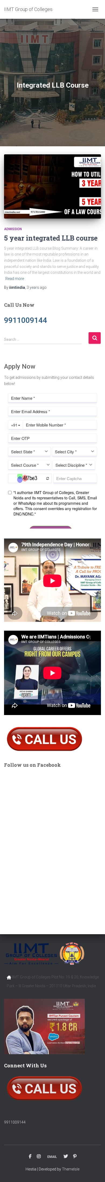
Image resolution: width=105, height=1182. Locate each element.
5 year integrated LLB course (50, 238)
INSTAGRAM (38, 1156)
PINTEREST (75, 1156)
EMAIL (52, 1157)
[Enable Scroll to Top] (94, 1171)
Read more (14, 278)
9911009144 (15, 1122)
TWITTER (66, 1156)
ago (37, 287)
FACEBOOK (30, 1156)
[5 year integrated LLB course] (52, 186)
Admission (13, 229)
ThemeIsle (70, 1169)
